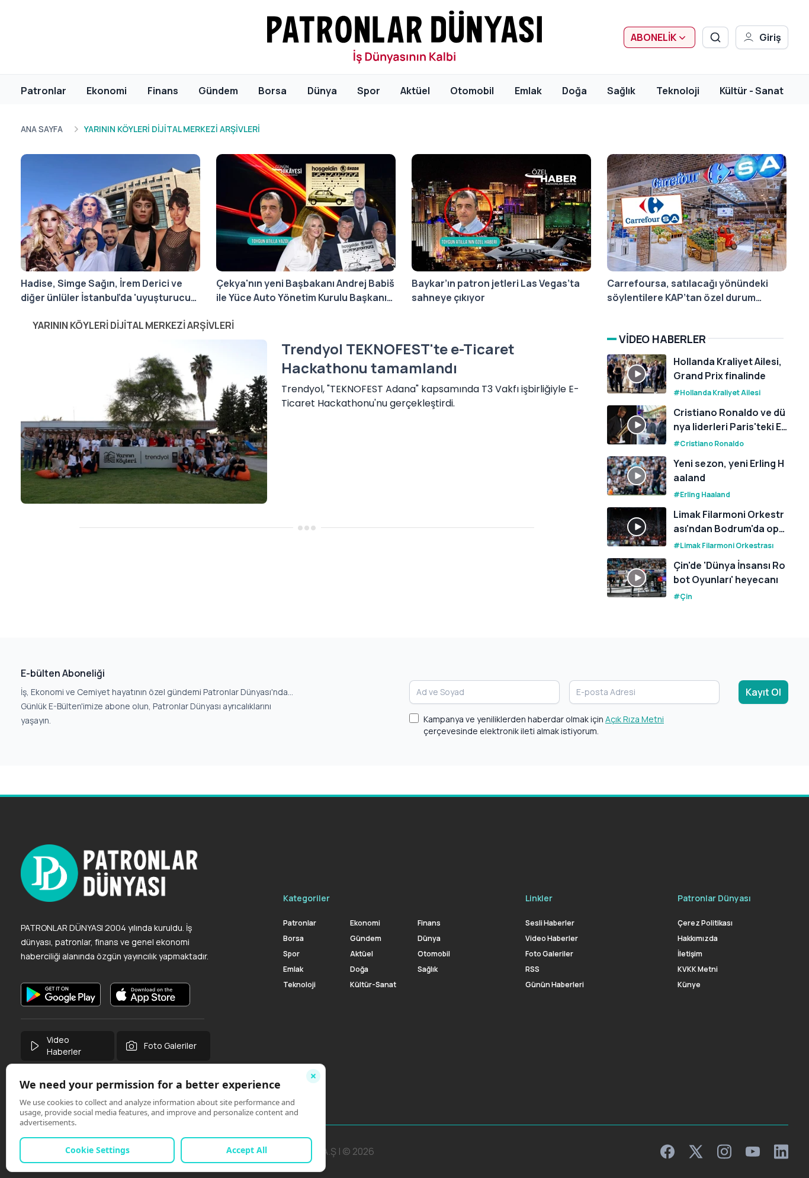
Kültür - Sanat (752, 90)
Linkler (539, 898)
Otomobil (472, 90)
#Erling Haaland (701, 494)
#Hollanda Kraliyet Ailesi (716, 393)
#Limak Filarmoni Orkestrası (723, 545)
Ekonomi (106, 90)
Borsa (272, 90)
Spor (368, 90)
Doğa (574, 90)
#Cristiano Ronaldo (708, 443)
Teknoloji (677, 90)
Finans (162, 90)
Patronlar (43, 90)
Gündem (218, 90)
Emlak (528, 90)
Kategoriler (306, 898)
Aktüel (415, 90)
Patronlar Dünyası (714, 898)
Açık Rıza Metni (634, 719)
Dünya (322, 90)
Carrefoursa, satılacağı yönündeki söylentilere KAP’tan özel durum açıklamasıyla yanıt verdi (687, 291)
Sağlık (621, 90)
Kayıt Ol (763, 692)
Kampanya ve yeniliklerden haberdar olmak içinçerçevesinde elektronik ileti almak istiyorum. (543, 725)
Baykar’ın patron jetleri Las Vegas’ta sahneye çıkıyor (496, 290)
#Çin (682, 596)
